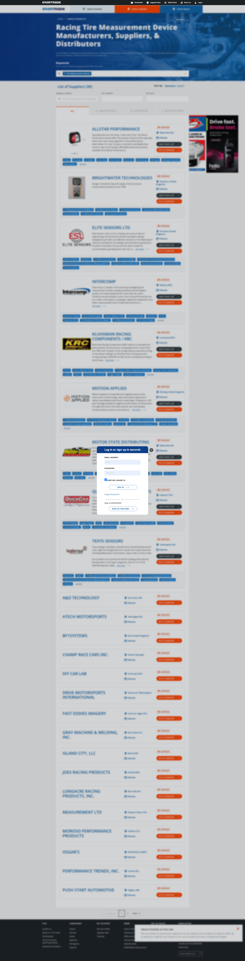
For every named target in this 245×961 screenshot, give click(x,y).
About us (187, 2)
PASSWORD (109, 468)
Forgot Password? (112, 494)
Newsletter (137, 2)
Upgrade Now (153, 2)
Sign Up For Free (121, 509)
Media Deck (170, 2)
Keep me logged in (116, 480)
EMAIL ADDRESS (111, 458)
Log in (120, 487)
